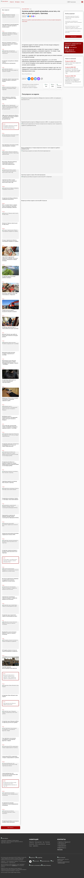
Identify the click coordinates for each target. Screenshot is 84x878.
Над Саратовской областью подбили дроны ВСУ (72, 32)
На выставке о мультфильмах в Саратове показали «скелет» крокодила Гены (73, 22)
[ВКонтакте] (28, 16)
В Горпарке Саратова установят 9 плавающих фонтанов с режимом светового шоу (72, 17)
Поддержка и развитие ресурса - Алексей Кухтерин (63, 862)
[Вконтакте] (36, 861)
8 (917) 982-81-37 (73, 47)
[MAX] (33, 16)
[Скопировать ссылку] (35, 16)
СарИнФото (35, 845)
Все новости (5, 10)
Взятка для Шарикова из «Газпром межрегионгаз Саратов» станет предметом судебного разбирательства (73, 27)
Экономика (31, 844)
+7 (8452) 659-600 (61, 845)
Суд (30, 8)
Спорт (30, 845)
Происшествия (38, 842)
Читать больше (73, 36)
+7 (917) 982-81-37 (61, 844)
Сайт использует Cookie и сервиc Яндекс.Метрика (10, 872)
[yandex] (35, 865)
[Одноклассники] (30, 16)
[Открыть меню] (82, 2)
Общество (31, 842)
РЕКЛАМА (60, 849)
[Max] (66, 47)
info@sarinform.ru (70, 51)
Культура (48, 844)
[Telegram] (31, 16)
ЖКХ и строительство (40, 844)
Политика (47, 842)
